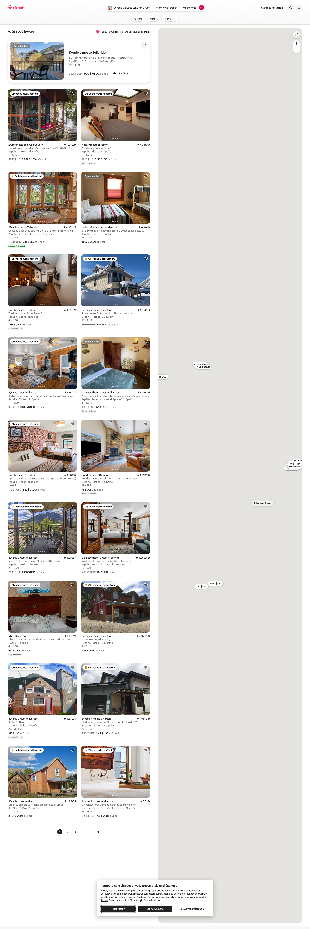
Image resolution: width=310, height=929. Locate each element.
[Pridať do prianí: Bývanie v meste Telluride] (72, 176)
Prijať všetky (118, 909)
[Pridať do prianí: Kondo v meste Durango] (145, 423)
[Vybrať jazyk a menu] (290, 8)
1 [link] (59, 831)
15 (98, 831)
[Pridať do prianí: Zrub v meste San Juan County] (72, 93)
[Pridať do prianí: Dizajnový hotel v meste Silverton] (145, 341)
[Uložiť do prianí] (144, 45)
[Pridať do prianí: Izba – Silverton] (72, 584)
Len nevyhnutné (155, 909)
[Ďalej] (106, 831)
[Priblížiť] (296, 43)
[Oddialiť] (296, 50)
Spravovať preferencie (192, 909)
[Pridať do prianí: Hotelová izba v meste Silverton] (145, 176)
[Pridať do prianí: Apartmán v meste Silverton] (145, 750)
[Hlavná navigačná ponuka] (299, 8)
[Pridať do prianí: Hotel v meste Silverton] (145, 93)
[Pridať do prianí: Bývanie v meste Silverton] (145, 258)
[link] (52, 831)
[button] (90, 73)
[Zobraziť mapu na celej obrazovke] (296, 34)
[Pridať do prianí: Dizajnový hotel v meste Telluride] (145, 506)
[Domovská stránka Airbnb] (16, 7)
